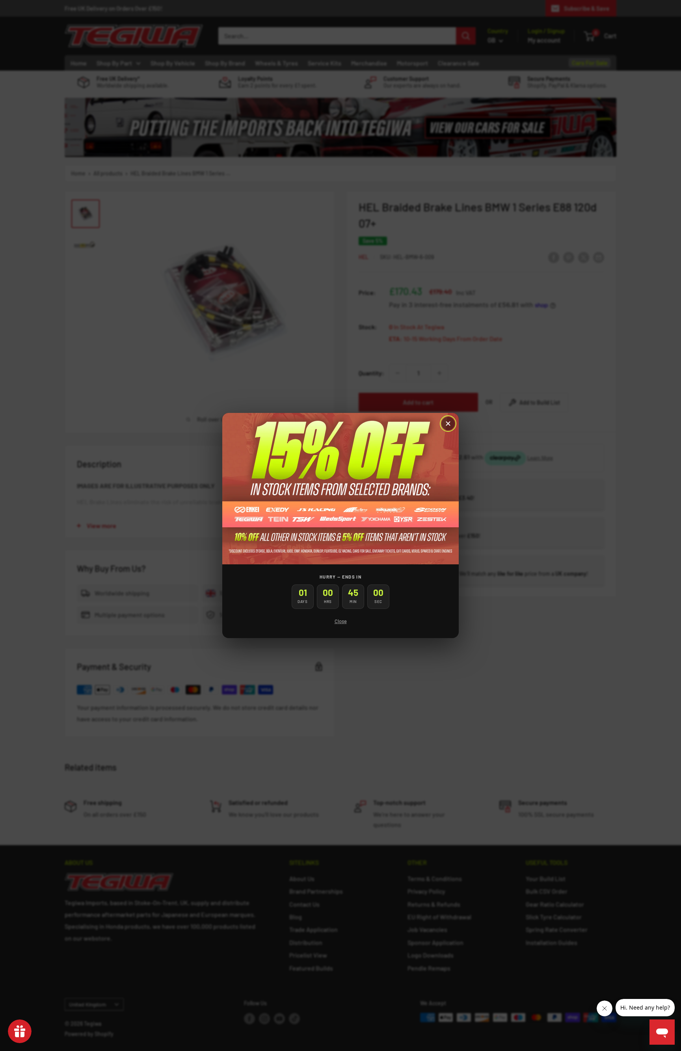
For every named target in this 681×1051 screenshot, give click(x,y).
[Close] (448, 423)
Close (341, 621)
